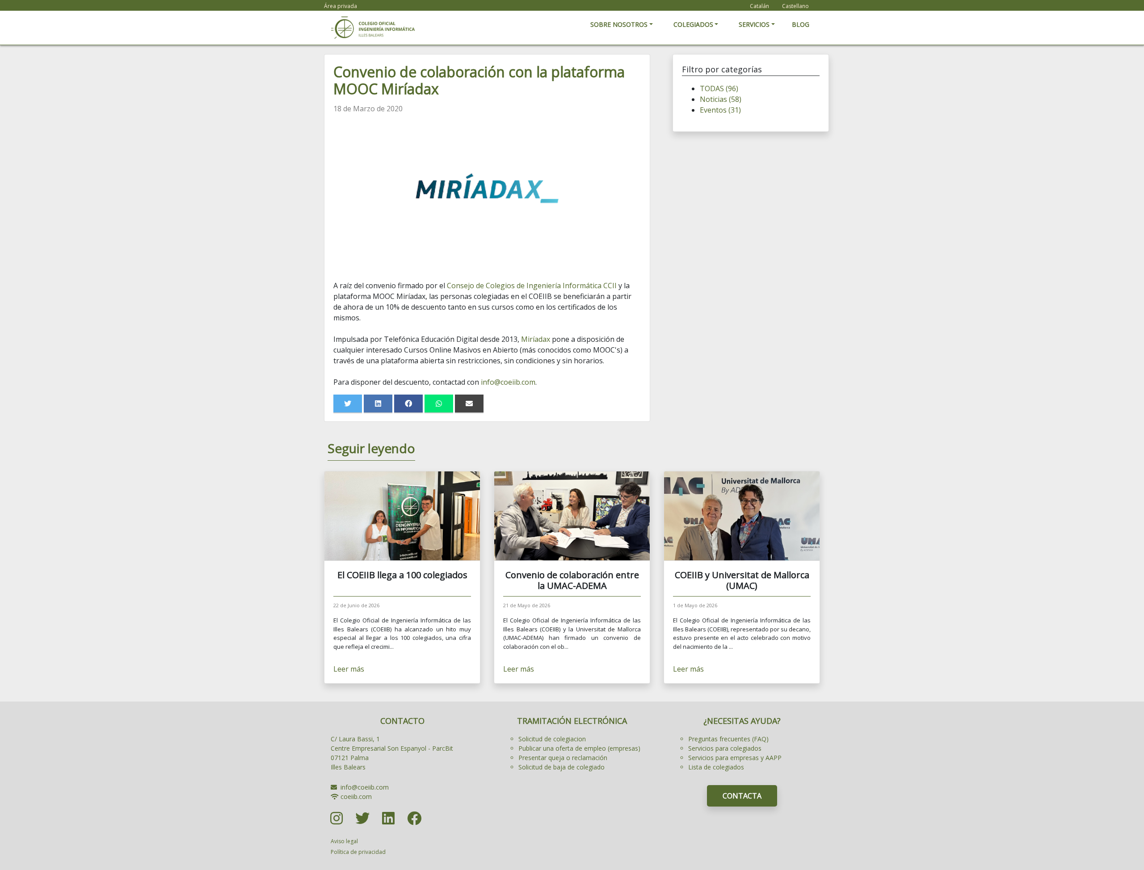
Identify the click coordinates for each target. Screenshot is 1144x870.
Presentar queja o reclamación (562, 757)
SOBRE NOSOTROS (619, 24)
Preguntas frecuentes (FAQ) (728, 739)
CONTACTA (742, 796)
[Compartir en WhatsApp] (439, 403)
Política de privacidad (358, 852)
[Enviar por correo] (469, 403)
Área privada (340, 6)
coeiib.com (356, 796)
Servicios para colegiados (724, 748)
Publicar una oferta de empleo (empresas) (579, 748)
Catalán (759, 6)
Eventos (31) (720, 110)
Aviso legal (344, 841)
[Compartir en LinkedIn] (378, 403)
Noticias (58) (720, 99)
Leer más (348, 669)
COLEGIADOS (693, 24)
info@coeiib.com (508, 382)
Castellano (795, 6)
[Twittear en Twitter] (347, 403)
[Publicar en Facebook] (408, 403)
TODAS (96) (719, 88)
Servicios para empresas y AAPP (735, 757)
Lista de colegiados (716, 767)
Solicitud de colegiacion (552, 739)
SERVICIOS (754, 24)
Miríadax (535, 339)
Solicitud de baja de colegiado (561, 767)
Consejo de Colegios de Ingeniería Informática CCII (532, 285)
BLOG (800, 24)
